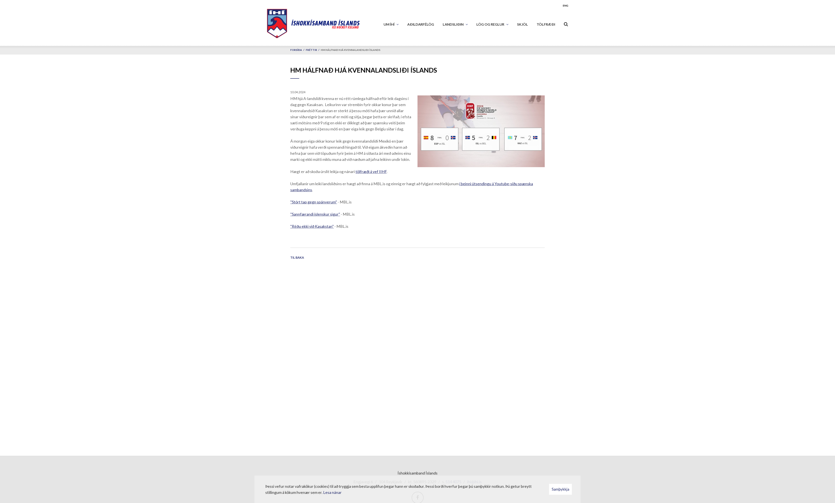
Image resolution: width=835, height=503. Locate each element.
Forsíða (296, 50)
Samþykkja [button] (560, 489)
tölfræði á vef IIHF (371, 171)
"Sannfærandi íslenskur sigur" (315, 214)
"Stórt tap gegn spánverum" (313, 202)
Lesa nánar (332, 492)
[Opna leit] (566, 23)
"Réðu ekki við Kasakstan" (312, 226)
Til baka (297, 257)
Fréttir (311, 50)
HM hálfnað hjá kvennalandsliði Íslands (350, 50)
